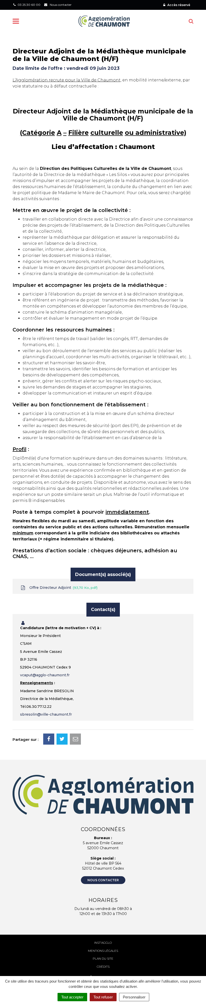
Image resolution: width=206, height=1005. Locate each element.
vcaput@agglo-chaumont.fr (45, 675)
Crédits (103, 966)
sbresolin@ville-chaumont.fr (46, 714)
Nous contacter (103, 880)
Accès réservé (178, 5)
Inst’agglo (103, 943)
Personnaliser (134, 997)
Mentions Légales (103, 951)
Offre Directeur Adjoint (62, 587)
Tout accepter (72, 997)
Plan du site (103, 958)
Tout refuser (103, 997)
